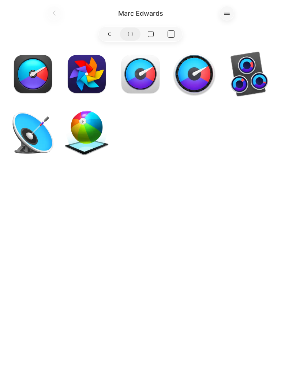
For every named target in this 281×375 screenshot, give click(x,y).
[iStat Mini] (248, 74)
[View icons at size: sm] (110, 34)
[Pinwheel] (86, 74)
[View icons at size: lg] (150, 34)
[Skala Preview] (86, 132)
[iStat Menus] (140, 74)
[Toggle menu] (227, 13)
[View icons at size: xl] (171, 34)
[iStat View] (33, 132)
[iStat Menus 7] (33, 74)
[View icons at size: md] (130, 34)
